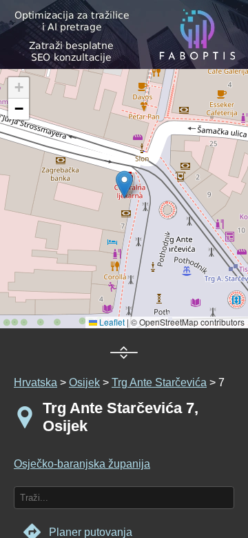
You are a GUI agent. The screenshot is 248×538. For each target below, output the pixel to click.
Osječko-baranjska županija (82, 464)
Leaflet (111, 322)
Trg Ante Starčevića (159, 382)
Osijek (84, 382)
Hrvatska (35, 382)
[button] (18, 88)
